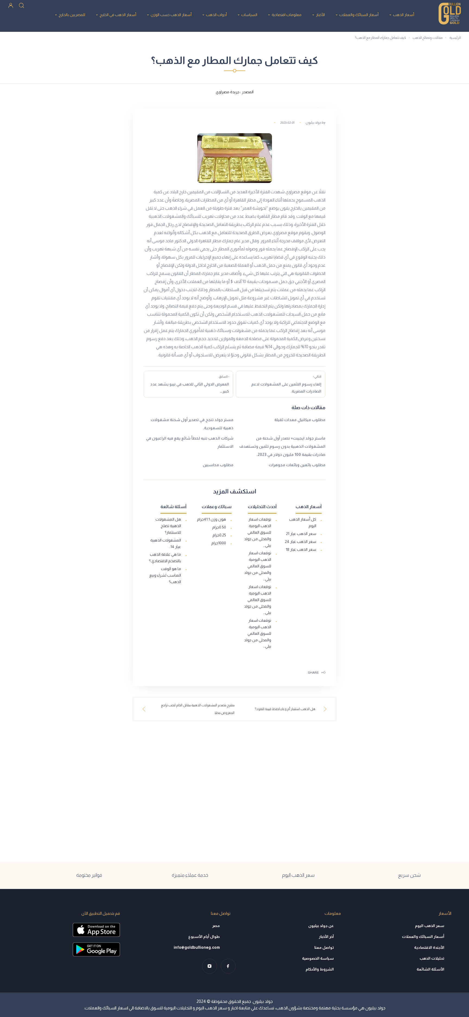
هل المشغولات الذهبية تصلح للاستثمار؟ (168, 525)
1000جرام (218, 543)
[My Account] (10, 5)
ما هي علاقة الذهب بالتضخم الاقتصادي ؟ (165, 557)
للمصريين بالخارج (72, 15)
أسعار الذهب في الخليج (118, 15)
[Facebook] (228, 966)
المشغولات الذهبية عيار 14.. (165, 543)
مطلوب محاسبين (218, 465)
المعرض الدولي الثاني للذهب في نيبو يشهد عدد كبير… (189, 384)
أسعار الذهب (403, 15)
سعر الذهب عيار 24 (300, 541)
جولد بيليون (313, 123)
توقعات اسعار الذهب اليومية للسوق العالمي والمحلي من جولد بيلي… (257, 532)
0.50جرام (219, 527)
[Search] (21, 5)
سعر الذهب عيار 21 (301, 533)
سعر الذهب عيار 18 (301, 549)
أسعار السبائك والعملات (359, 15)
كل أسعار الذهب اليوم (302, 522)
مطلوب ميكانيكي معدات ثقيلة (299, 420)
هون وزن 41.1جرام (211, 519)
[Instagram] (209, 966)
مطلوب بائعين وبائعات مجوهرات (297, 465)
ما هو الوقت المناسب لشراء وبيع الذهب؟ (165, 575)
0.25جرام (219, 535)
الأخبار (320, 15)
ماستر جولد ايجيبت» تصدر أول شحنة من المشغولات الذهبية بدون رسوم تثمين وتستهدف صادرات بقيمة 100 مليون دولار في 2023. (282, 446)
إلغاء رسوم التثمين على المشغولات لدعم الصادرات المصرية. (286, 384)
